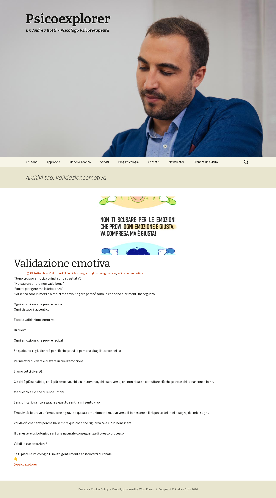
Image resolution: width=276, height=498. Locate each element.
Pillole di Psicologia (74, 273)
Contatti (153, 162)
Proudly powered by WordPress (133, 489)
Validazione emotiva (62, 263)
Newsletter (176, 162)
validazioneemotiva (130, 273)
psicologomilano (105, 273)
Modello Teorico (80, 162)
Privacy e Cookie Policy (93, 489)
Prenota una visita (205, 162)
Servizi (104, 162)
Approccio (53, 162)
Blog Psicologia (128, 162)
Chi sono (32, 162)
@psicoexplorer (25, 464)
